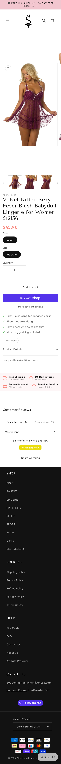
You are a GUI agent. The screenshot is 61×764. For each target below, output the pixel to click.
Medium (12, 254)
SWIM (10, 532)
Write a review (30, 447)
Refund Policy (15, 588)
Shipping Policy (16, 572)
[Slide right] (57, 183)
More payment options (30, 306)
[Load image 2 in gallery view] (30, 182)
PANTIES (12, 491)
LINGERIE (13, 499)
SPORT (11, 524)
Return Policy (15, 580)
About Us (12, 652)
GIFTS (10, 540)
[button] (7, 21)
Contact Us (13, 644)
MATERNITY (14, 507)
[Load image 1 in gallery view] (15, 182)
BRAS (10, 483)
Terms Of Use (15, 604)
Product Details (12, 349)
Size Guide (13, 628)
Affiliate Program (17, 660)
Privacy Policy (15, 596)
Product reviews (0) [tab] (17, 422)
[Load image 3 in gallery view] (46, 182)
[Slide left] (3, 183)
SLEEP (10, 516)
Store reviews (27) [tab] (44, 422)
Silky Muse (22, 758)
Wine (10, 240)
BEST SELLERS (16, 548)
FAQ (9, 636)
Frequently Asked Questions (20, 360)
